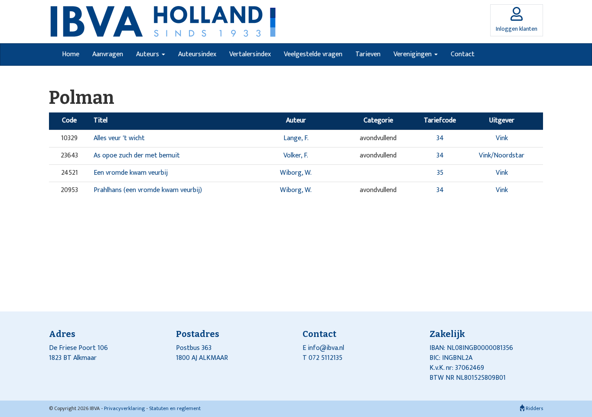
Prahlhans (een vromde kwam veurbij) (148, 190)
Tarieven (368, 54)
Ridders (533, 408)
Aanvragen (107, 54)
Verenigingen (413, 54)
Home (70, 54)
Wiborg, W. (296, 173)
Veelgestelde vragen (313, 54)
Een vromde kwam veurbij (131, 173)
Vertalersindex (250, 54)
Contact (463, 54)
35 (440, 173)
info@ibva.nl (326, 348)
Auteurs (148, 54)
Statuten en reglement (175, 408)
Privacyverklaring (124, 408)
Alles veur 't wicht (119, 138)
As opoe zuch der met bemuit (137, 155)
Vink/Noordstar (501, 155)
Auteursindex (197, 54)
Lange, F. (296, 138)
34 (440, 138)
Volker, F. (295, 155)
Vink (502, 138)
